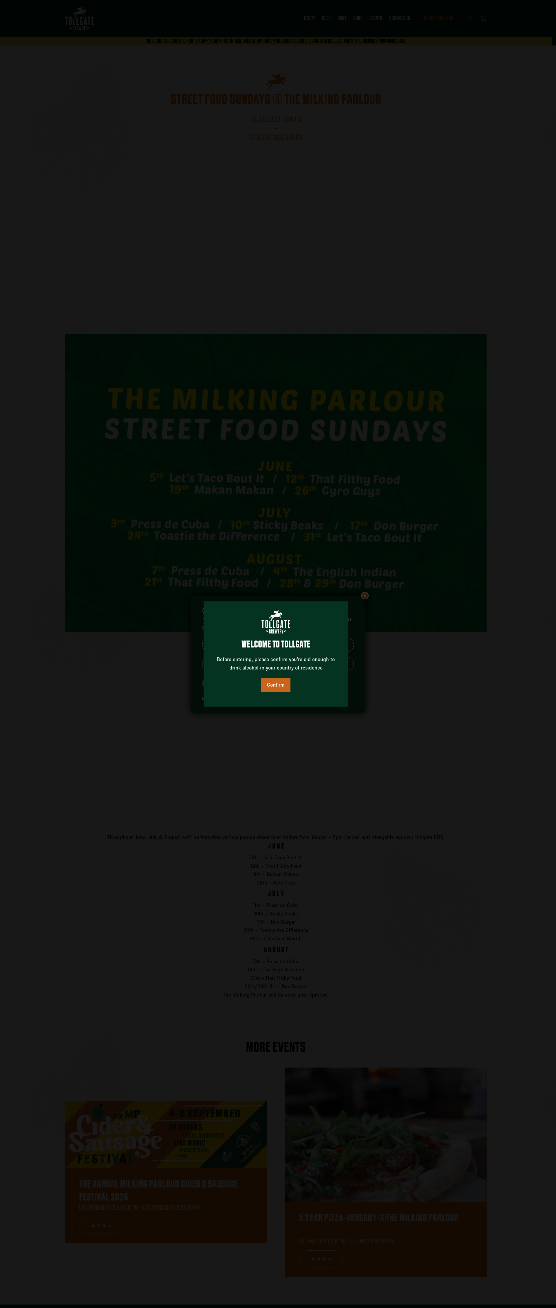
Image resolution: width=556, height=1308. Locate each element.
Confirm (276, 685)
